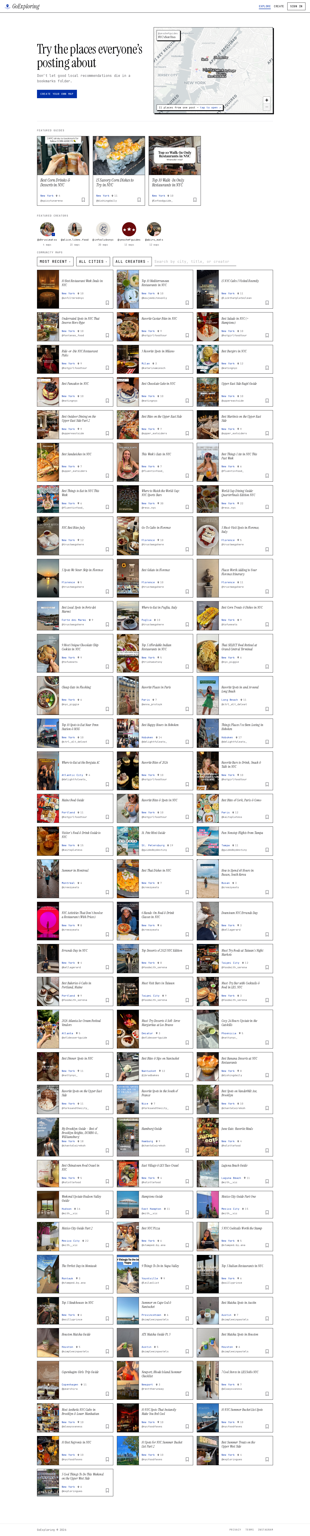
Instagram (265, 1529)
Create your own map (57, 93)
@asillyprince (231, 1282)
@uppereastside (232, 400)
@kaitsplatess (231, 817)
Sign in (296, 6)
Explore (265, 6)
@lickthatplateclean (236, 298)
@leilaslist (150, 1282)
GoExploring (25, 6)
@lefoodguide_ (162, 200)
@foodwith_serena (154, 967)
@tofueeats (229, 624)
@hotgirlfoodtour (154, 335)
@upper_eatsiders (154, 433)
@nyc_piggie (230, 661)
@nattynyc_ (229, 1037)
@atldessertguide (74, 1037)
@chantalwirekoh (233, 1108)
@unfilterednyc (73, 298)
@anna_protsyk (152, 704)
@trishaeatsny (152, 661)
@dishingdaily (106, 200)
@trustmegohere (73, 544)
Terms (249, 1529)
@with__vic (229, 1182)
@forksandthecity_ (75, 1108)
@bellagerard (231, 929)
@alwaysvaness (231, 1388)
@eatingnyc (229, 368)
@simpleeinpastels (155, 1319)
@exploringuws (231, 1459)
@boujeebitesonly (154, 298)
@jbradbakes (150, 1075)
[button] (209, 74)
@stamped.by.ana (153, 1245)
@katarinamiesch (153, 368)
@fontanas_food (73, 335)
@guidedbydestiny (154, 849)
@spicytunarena (51, 200)
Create (279, 6)
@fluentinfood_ (153, 471)
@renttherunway (153, 1388)
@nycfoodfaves (152, 1426)
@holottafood (231, 1145)
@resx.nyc (149, 507)
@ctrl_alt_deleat (234, 704)
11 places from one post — (190, 107)
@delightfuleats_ (154, 741)
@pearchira (70, 1388)
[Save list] (83, 200)
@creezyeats (70, 887)
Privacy (235, 1529)
